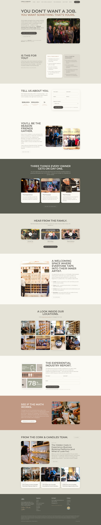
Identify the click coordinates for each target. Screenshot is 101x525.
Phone (67, 96)
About (37, 501)
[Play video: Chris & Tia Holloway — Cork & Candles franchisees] (30, 234)
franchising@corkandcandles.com (58, 500)
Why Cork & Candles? (40, 503)
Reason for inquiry (57, 101)
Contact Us (38, 510)
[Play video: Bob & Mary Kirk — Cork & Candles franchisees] (50, 234)
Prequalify (38, 507)
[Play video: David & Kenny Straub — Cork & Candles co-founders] (70, 234)
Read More (55, 461)
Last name (68, 91)
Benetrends (42, 411)
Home (37, 500)
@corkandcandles (46, 317)
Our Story (38, 506)
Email (54, 96)
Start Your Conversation (50, 246)
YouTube (68, 504)
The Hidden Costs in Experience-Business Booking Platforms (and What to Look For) (63, 448)
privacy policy (76, 107)
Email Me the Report (52, 386)
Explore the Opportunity (50, 206)
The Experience (56, 297)
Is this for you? (27, 36)
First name (55, 91)
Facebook (68, 501)
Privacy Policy (78, 521)
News (37, 509)
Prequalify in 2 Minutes (29, 421)
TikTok (68, 503)
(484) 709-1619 (54, 501)
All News (77, 437)
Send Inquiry (58, 107)
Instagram (69, 500)
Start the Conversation (29, 33)
